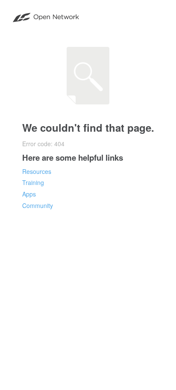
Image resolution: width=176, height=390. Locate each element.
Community (37, 205)
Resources (36, 171)
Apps (29, 194)
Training (33, 182)
